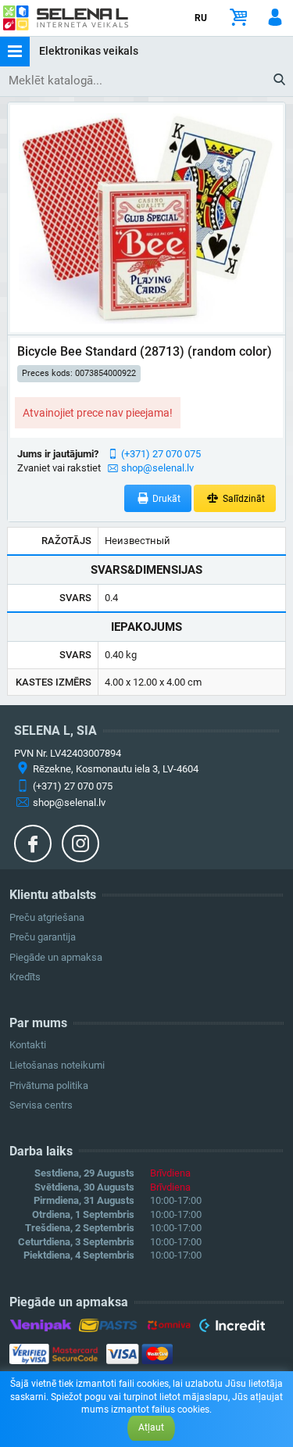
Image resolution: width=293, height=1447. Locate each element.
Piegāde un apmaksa (55, 957)
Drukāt (165, 498)
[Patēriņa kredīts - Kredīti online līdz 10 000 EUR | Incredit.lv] (231, 1328)
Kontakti (27, 1045)
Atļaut (151, 1427)
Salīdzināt (242, 498)
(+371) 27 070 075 (161, 454)
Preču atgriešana (46, 917)
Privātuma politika (48, 1085)
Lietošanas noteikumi (57, 1065)
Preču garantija (42, 937)
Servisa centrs (41, 1105)
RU (201, 18)
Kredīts (25, 977)
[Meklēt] (280, 80)
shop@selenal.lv (157, 468)
